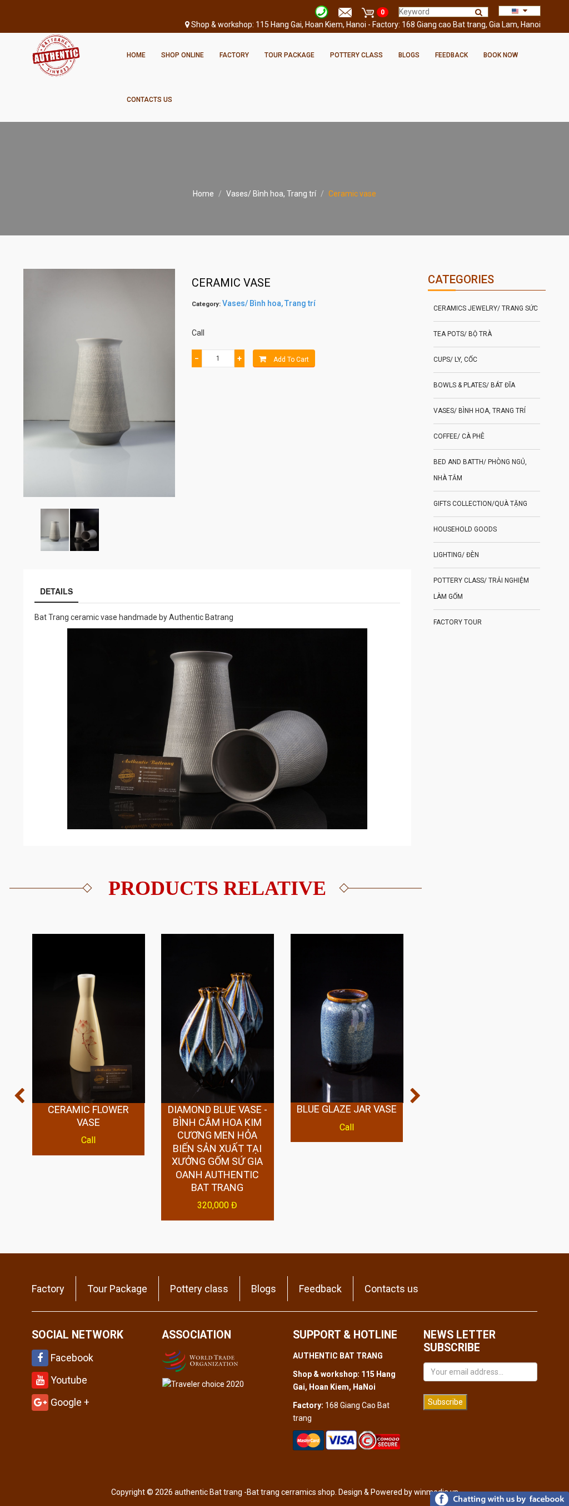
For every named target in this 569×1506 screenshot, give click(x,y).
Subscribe (445, 1401)
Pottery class (356, 55)
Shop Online (182, 55)
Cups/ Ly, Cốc (455, 359)
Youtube (67, 1380)
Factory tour (457, 622)
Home (136, 55)
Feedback (451, 55)
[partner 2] (201, 1359)
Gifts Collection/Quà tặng (480, 504)
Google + (68, 1402)
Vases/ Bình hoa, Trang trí (271, 193)
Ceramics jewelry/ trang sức (485, 308)
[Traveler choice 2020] (203, 1383)
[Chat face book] (499, 1498)
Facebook (70, 1358)
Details (56, 591)
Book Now (500, 55)
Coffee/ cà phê (459, 436)
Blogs (409, 55)
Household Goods (465, 529)
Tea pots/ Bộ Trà (462, 334)
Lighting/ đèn (456, 555)
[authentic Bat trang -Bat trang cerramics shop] (56, 54)
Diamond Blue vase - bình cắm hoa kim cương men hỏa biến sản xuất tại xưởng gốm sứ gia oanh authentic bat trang (217, 1148)
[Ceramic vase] (55, 530)
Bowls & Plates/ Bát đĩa (474, 385)
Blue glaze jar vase (347, 1109)
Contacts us (149, 100)
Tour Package (289, 55)
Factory (234, 55)
